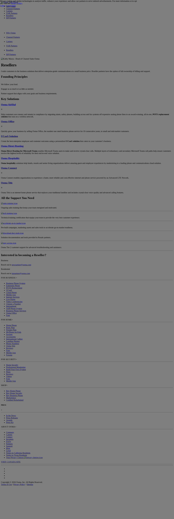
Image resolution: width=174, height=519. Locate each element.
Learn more (11, 6)
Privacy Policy (16, 3)
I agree (2, 6)
